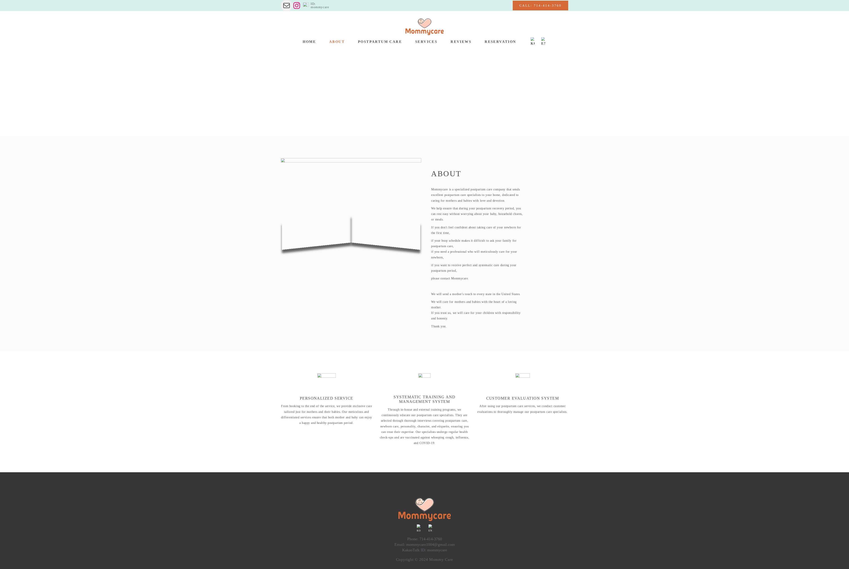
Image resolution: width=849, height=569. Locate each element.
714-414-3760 (430, 539)
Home (285, 97)
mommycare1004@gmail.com (430, 544)
